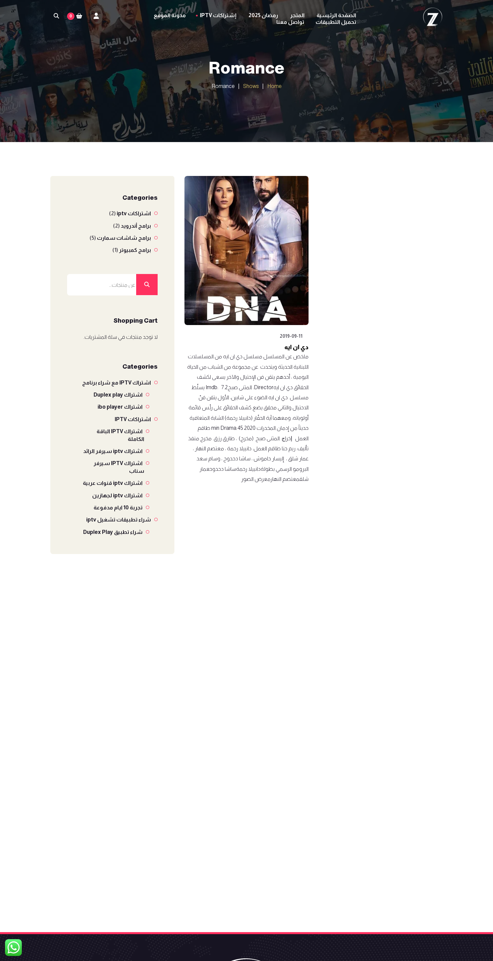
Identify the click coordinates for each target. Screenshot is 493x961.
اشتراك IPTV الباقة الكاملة (120, 435)
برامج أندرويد (136, 226)
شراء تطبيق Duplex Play (113, 532)
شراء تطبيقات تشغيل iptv (118, 519)
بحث (147, 284)
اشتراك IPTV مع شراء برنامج (116, 382)
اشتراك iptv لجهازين (117, 495)
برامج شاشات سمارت (124, 238)
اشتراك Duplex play (118, 395)
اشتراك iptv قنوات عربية (113, 483)
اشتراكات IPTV (133, 419)
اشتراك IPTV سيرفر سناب (119, 466)
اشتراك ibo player (120, 407)
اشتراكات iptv (134, 213)
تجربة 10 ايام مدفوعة (118, 507)
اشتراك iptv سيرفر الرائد (113, 451)
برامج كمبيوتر (135, 250)
